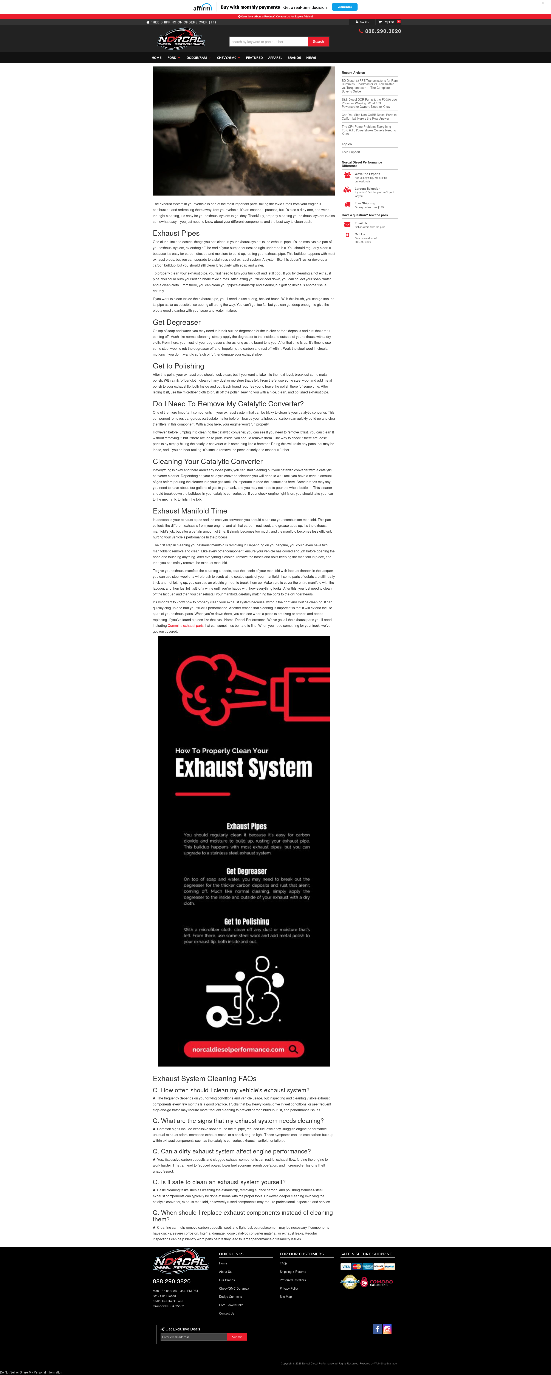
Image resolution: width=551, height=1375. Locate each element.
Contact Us (226, 1313)
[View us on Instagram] (387, 1329)
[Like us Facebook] (377, 1329)
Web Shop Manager (386, 1363)
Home (223, 1263)
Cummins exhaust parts (186, 625)
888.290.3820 (172, 1280)
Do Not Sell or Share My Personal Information (31, 1372)
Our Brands (227, 1280)
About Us (225, 1271)
